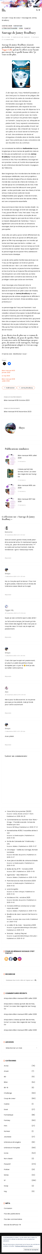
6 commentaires (9, 39)
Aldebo (15, 846)
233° (14, 871)
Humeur (7, 1131)
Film (5, 1126)
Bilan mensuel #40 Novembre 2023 (17, 411)
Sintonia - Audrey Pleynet (17, 933)
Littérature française (12, 1148)
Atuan (6, 1071)
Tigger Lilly (7, 49)
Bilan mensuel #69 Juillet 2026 (25, 998)
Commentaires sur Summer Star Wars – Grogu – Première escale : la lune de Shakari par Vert (22, 822)
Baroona (8, 532)
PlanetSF (27, 28)
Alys (6, 692)
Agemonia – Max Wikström (17, 875)
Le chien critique (18, 892)
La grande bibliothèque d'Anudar (24, 928)
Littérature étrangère (9, 28)
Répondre (8, 558)
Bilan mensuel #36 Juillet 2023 (8, 380)
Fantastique (17, 26)
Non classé (8, 1158)
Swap (6, 1186)
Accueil (5, 18)
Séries (6, 1175)
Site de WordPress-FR (12, 1225)
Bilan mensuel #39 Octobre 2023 (16, 400)
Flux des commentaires (13, 1219)
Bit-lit (6, 1087)
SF (5, 1180)
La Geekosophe (18, 835)
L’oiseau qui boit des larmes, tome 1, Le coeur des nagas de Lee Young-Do (20, 1006)
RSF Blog (15, 827)
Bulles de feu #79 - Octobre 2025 (20, 869)
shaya (37, 37)
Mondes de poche (19, 855)
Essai (6, 1109)
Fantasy (7, 1120)
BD (5, 1077)
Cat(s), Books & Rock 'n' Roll (23, 814)
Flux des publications (12, 1214)
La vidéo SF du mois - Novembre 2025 (21, 925)
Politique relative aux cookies (24, 1246)
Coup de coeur (15, 18)
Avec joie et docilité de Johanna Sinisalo (22, 860)
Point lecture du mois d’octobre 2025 (21, 881)
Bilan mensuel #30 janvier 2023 (8, 371)
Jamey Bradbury (27, 388)
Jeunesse (7, 1137)
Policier (7, 1169)
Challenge (8, 1093)
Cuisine (6, 1104)
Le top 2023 (6, 376)
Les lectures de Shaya (21, 3)
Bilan (6, 1082)
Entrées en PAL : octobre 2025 (18, 897)
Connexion (8, 1208)
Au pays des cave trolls (21, 919)
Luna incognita (12, 889)
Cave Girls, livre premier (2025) (19, 811)
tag (5, 1191)
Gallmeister (10, 388)
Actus (6, 1066)
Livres (21, 28)
